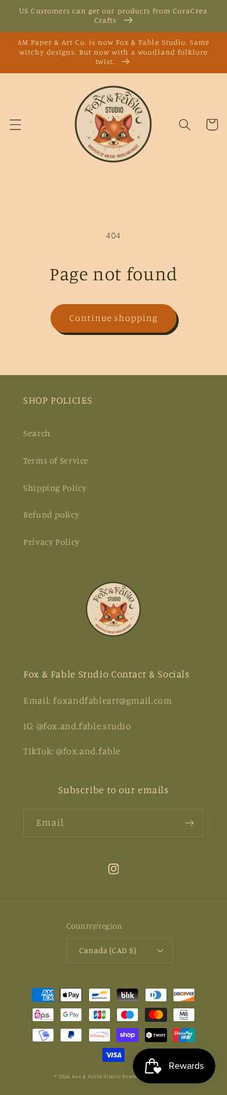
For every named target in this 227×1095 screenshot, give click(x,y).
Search (37, 433)
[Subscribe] (189, 823)
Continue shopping (113, 317)
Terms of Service (55, 460)
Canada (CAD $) (107, 950)
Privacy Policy (51, 542)
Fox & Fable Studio (96, 1076)
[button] (15, 124)
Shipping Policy (54, 488)
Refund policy (51, 514)
